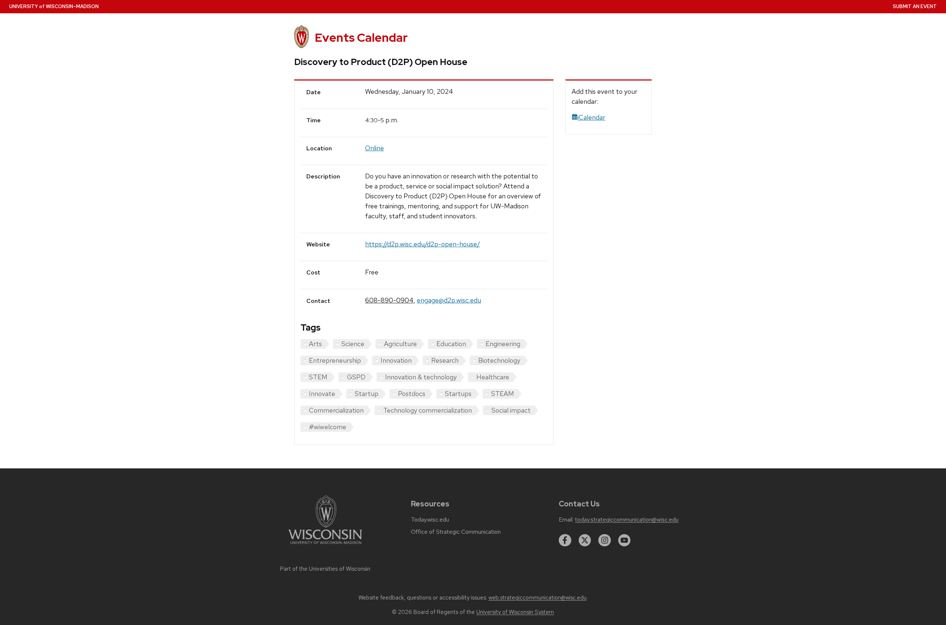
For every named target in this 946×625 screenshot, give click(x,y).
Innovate (322, 393)
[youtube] (624, 540)
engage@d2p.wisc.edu (449, 300)
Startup (366, 393)
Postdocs (411, 393)
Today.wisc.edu (430, 519)
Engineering (503, 343)
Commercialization (336, 410)
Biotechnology (499, 360)
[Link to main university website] (325, 545)
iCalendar (591, 117)
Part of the (325, 569)
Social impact (511, 410)
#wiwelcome (327, 427)
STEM (318, 377)
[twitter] (585, 540)
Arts (315, 343)
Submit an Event (915, 6)
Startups (458, 393)
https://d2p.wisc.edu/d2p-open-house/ (422, 244)
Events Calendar (361, 37)
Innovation (396, 360)
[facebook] (565, 540)
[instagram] (604, 540)
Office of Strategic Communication (456, 532)
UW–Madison (54, 6)
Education (451, 343)
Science (352, 343)
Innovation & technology (421, 377)
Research (445, 360)
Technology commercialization (427, 410)
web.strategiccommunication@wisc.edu (537, 597)
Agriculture (400, 343)
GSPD (356, 377)
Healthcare (492, 377)
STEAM (502, 393)
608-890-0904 (389, 300)
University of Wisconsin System (515, 612)
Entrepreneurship (335, 360)
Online (374, 148)
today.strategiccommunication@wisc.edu (626, 519)
